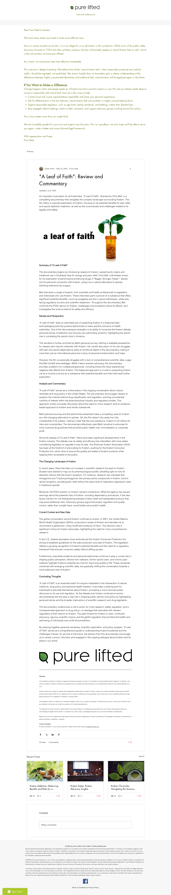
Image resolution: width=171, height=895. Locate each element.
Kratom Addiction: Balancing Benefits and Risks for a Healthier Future (44, 787)
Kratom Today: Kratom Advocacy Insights (81, 787)
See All (141, 756)
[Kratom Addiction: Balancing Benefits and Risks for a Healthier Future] (45, 771)
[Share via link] (59, 734)
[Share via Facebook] (40, 734)
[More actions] (130, 168)
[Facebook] (85, 881)
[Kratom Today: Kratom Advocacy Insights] (85, 771)
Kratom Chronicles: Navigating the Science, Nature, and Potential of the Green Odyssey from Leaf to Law (125, 787)
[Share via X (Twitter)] (46, 734)
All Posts (30, 151)
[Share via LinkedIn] (52, 734)
